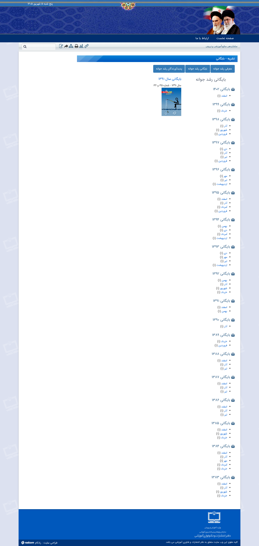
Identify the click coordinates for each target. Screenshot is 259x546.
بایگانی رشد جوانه (197, 69)
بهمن (224, 226)
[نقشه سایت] (71, 46)
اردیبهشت (221, 184)
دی (225, 149)
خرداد (223, 111)
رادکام (38, 543)
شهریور (223, 130)
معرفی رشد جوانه (222, 69)
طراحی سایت (50, 543)
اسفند (224, 96)
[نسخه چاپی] (76, 46)
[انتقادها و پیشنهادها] (61, 46)
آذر (225, 126)
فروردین (222, 134)
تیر (225, 157)
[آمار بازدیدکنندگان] (81, 46)
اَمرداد (223, 207)
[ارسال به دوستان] (66, 46)
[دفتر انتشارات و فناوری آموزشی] (129, 1)
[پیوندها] (86, 46)
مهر (225, 176)
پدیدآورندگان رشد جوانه (169, 69)
